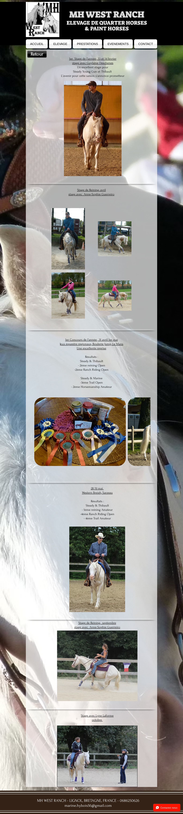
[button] (80, 431)
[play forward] (147, 431)
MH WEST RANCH (106, 14)
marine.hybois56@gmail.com (88, 805)
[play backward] (37, 431)
